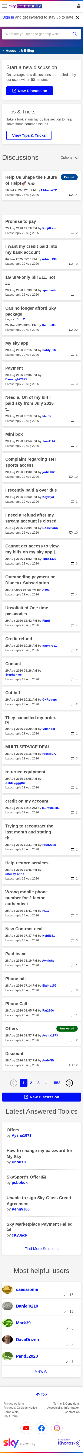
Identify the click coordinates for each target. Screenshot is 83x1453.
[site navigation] (4, 6)
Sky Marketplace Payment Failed (40, 1224)
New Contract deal (24, 928)
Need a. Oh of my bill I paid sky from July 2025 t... (29, 403)
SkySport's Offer (24, 1177)
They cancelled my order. (30, 717)
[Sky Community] (26, 6)
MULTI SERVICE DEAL (27, 747)
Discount (14, 1053)
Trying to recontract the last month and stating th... (29, 832)
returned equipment (25, 771)
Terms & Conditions (66, 1403)
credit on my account (26, 801)
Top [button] (44, 1394)
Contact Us (72, 1412)
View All (41, 1371)
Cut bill (12, 692)
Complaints (11, 1412)
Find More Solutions (41, 1249)
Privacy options (13, 1403)
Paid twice (15, 953)
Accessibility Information (63, 1407)
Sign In (78, 7)
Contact (13, 663)
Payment (14, 368)
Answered (67, 1028)
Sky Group (10, 1416)
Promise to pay (20, 221)
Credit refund (18, 638)
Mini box (14, 434)
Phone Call (16, 1003)
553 (57, 1083)
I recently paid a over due (31, 490)
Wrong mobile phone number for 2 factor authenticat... (26, 898)
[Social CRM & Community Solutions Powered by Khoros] (69, 1443)
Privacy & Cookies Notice (20, 1407)
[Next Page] (69, 1083)
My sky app (16, 343)
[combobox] (37, 34)
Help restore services (27, 863)
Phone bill (15, 978)
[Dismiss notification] (77, 17)
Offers (11, 1028)
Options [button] (66, 157)
